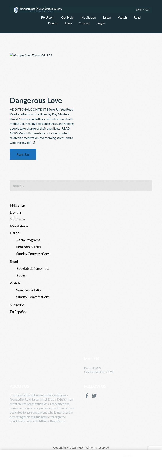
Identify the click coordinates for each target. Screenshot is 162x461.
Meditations (19, 226)
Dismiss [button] (128, 455)
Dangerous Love (36, 100)
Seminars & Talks (28, 247)
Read (14, 261)
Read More (57, 421)
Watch (15, 283)
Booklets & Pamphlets (32, 268)
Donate (16, 212)
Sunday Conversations (33, 253)
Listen (14, 233)
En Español (18, 312)
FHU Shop (17, 205)
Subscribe (17, 305)
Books (21, 275)
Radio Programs (28, 240)
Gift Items (17, 219)
